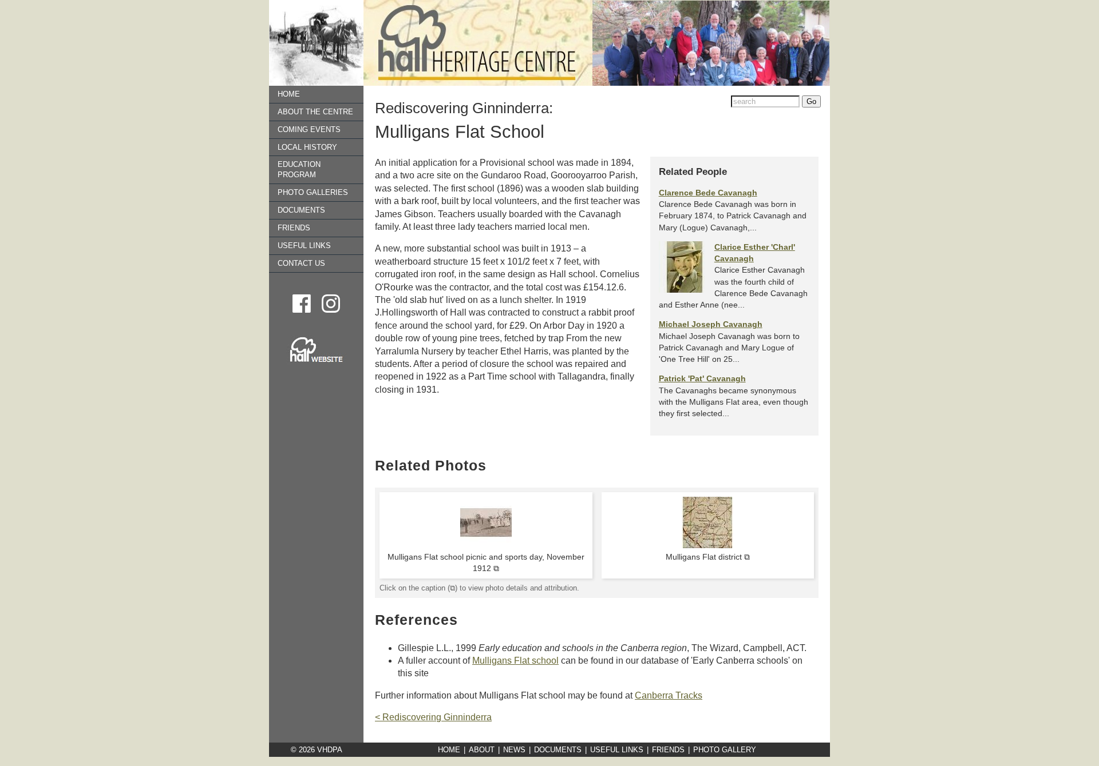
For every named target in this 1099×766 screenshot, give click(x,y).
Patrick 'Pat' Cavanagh (702, 378)
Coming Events (309, 129)
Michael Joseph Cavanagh (710, 324)
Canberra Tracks (668, 695)
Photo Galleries (313, 192)
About (482, 749)
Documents (301, 210)
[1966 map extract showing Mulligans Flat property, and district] (707, 545)
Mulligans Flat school (515, 660)
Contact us (301, 263)
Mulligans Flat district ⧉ (708, 556)
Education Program (299, 170)
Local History (307, 147)
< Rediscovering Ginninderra (433, 717)
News (514, 749)
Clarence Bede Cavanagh (708, 192)
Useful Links (304, 245)
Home (289, 94)
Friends (294, 228)
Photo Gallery (724, 749)
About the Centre (315, 111)
